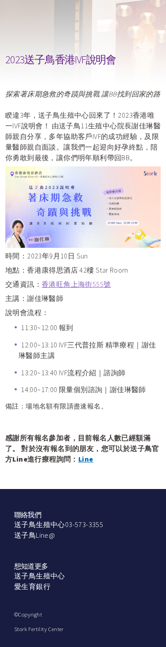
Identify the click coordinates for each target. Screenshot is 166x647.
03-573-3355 (84, 524)
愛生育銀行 (32, 586)
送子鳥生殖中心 (39, 575)
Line (85, 458)
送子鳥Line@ (34, 535)
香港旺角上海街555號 (76, 284)
